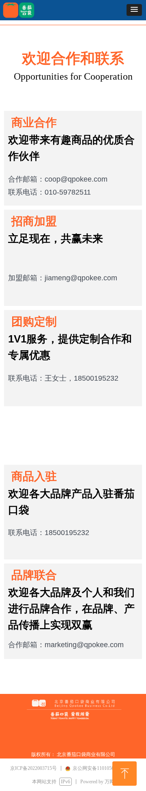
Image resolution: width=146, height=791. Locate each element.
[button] (134, 10)
